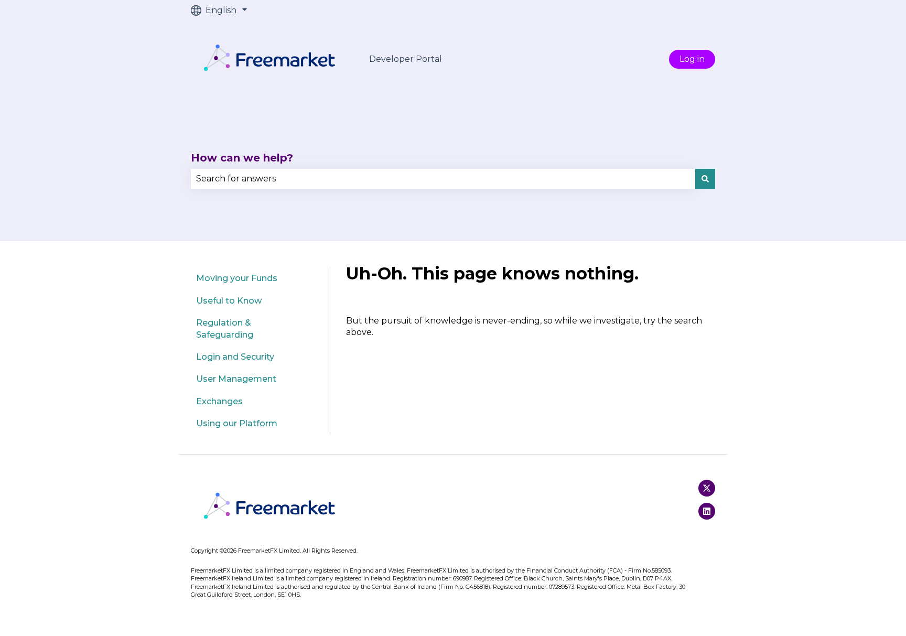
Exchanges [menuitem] (219, 401)
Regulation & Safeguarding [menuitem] (224, 328)
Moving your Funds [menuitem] (236, 278)
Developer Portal (405, 59)
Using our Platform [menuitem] (236, 423)
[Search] (705, 179)
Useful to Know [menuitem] (229, 301)
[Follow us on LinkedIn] (706, 511)
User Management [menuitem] (236, 379)
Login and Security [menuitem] (235, 357)
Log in (692, 59)
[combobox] (443, 179)
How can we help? (242, 158)
